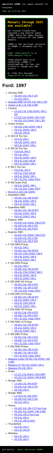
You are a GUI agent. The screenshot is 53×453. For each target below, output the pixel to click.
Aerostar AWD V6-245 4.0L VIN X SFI (27, 102)
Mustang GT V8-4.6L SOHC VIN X (26, 365)
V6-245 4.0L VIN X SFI (26, 96)
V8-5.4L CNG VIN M (24, 161)
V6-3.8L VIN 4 (21, 427)
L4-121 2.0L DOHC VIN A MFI (29, 374)
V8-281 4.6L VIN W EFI (26, 198)
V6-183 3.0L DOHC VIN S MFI (30, 411)
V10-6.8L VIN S (22, 151)
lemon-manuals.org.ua (19, 55)
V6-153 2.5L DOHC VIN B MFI (30, 377)
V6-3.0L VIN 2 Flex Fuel (26, 414)
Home (4, 11)
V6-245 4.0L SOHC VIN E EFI (29, 223)
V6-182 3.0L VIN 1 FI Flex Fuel (30, 408)
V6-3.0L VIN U (21, 99)
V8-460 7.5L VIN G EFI (26, 287)
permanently (31, 75)
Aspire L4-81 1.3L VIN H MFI (23, 105)
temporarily (14, 75)
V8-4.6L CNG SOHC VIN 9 (28, 127)
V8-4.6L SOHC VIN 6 (25, 130)
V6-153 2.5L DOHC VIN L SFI (29, 120)
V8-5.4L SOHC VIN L (25, 145)
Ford (14, 11)
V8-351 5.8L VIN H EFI (26, 284)
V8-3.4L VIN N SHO (24, 421)
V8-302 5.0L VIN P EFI (26, 229)
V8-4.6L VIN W (22, 133)
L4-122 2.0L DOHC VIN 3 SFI (29, 117)
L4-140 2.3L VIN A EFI (25, 383)
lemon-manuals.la (24, 53)
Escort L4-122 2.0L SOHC (21, 192)
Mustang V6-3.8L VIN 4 (20, 368)
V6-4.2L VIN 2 (21, 139)
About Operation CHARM (30, 449)
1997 (23, 11)
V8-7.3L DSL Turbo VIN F (27, 179)
